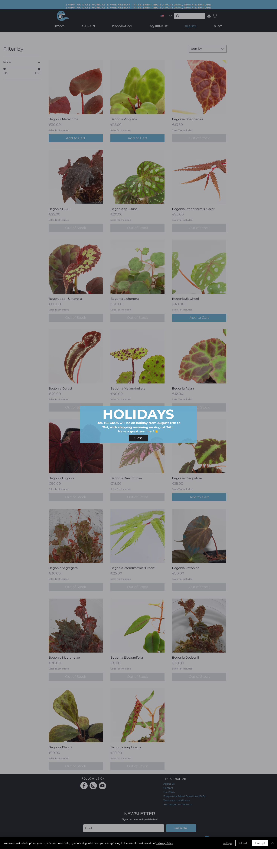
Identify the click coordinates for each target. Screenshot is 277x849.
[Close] (272, 843)
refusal (243, 843)
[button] (138, 438)
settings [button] (227, 843)
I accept (260, 843)
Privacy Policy (164, 843)
